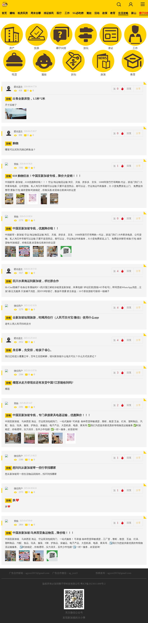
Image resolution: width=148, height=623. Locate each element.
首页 (4, 13)
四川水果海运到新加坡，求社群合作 (36, 280)
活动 (96, 13)
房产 (11, 48)
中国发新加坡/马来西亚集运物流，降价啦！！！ (43, 532)
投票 (36, 48)
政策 (104, 13)
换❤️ (16, 500)
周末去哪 (36, 13)
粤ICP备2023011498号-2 (93, 583)
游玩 (85, 48)
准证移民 (49, 13)
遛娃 (89, 13)
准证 (110, 48)
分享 (138, 88)
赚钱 (12, 13)
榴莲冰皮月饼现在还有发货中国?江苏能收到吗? (43, 382)
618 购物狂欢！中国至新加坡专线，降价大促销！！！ (47, 175)
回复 (129, 88)
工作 (67, 13)
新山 (133, 13)
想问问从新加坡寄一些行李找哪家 (34, 467)
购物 (15, 143)
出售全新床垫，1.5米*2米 (29, 98)
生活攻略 (123, 13)
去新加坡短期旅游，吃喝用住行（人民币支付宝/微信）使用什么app (56, 317)
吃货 (14, 74)
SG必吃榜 (78, 13)
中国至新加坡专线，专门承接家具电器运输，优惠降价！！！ (52, 415)
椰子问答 (61, 48)
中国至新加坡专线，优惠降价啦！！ (36, 228)
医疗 (59, 13)
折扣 (73, 74)
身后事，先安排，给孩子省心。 (33, 350)
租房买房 (23, 13)
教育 (112, 13)
